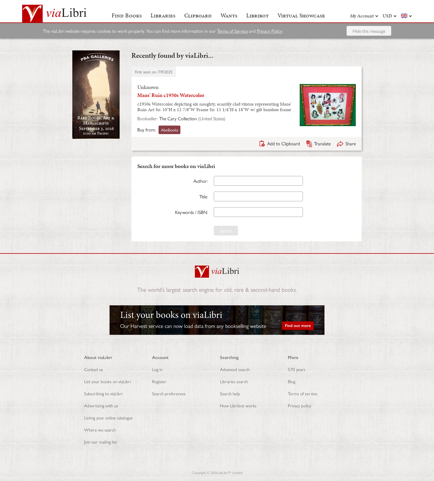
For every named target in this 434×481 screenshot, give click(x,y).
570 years (296, 369)
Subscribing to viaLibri (103, 393)
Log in (157, 369)
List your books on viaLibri (107, 381)
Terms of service (302, 393)
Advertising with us (101, 405)
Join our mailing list (100, 442)
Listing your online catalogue (108, 417)
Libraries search (234, 381)
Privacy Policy (269, 30)
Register (159, 381)
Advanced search (234, 369)
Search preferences (169, 393)
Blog (291, 381)
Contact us (93, 369)
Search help (230, 393)
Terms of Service (232, 30)
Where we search (100, 429)
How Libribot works (238, 405)
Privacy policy (299, 405)
